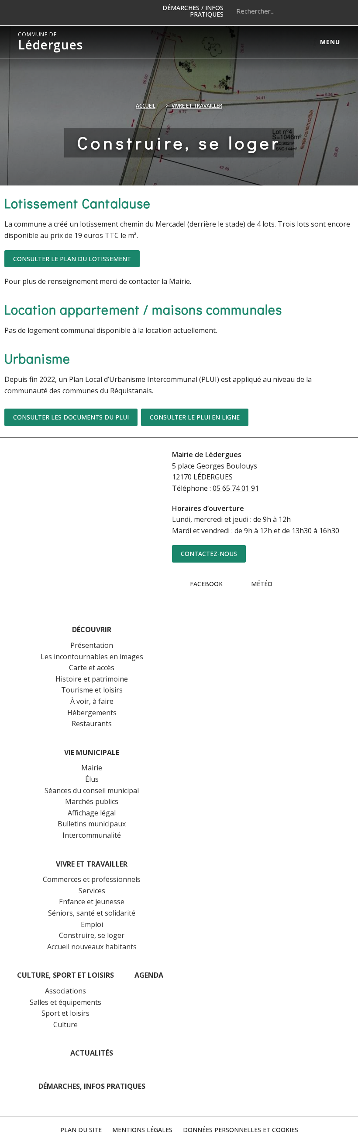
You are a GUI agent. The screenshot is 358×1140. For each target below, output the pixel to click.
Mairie (91, 768)
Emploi (92, 924)
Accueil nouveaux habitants (92, 946)
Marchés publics (91, 801)
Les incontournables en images (92, 656)
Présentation (91, 645)
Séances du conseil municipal (92, 790)
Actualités (91, 1053)
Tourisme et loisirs (92, 690)
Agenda (148, 975)
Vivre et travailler (197, 105)
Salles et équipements (65, 1002)
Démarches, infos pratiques (91, 1086)
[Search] (329, 11)
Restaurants (92, 723)
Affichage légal (92, 813)
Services (92, 890)
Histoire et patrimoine (91, 679)
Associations (65, 991)
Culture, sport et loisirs (65, 975)
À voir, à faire (92, 701)
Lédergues (50, 41)
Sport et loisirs (65, 1013)
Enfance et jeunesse (91, 901)
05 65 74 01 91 (236, 488)
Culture (65, 1024)
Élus (92, 779)
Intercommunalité (91, 835)
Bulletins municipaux (92, 824)
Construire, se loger (91, 935)
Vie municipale (91, 752)
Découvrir (91, 629)
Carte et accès (91, 667)
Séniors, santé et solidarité (91, 913)
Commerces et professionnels (92, 879)
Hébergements (92, 712)
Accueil (145, 105)
